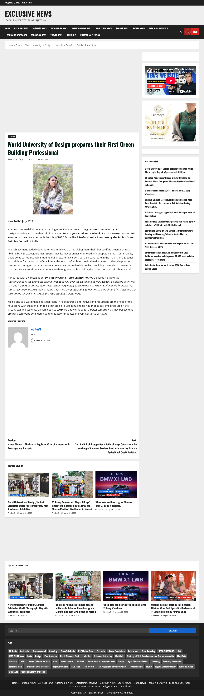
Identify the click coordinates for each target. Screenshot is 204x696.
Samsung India (15, 666)
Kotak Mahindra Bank (69, 656)
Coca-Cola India (68, 651)
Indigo (38, 656)
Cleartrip (53, 651)
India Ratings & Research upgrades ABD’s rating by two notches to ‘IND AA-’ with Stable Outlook (170, 223)
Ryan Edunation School (138, 661)
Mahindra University (103, 656)
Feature (11, 136)
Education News (38, 35)
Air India (13, 651)
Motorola (13, 661)
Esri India (101, 651)
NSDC (55, 661)
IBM (179, 651)
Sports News (122, 28)
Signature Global (60, 666)
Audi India (24, 651)
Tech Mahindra (136, 666)
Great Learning (148, 651)
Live (195, 31)
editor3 (13, 159)
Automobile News (59, 28)
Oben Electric (67, 661)
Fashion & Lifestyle (158, 28)
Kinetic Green (50, 656)
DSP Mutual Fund (85, 651)
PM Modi (80, 661)
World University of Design (33, 671)
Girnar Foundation (117, 651)
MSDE (23, 661)
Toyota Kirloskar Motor (165, 666)
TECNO (149, 666)
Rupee (121, 661)
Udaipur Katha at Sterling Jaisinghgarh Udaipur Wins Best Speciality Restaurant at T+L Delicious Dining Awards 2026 (168, 203)
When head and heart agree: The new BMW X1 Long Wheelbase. (113, 503)
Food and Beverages (17, 35)
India (29, 656)
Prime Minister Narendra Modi (101, 661)
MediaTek (119, 656)
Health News (139, 28)
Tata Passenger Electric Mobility (112, 666)
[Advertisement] (72, 72)
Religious (71, 35)
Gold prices (133, 651)
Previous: (39, 444)
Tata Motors (89, 666)
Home (7, 28)
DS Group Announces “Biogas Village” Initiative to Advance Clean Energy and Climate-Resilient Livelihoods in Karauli (72, 505)
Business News (39, 28)
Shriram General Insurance (38, 666)
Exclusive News (28, 13)
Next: (106, 446)
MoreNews (112, 692)
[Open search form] (181, 31)
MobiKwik (181, 656)
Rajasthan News (104, 28)
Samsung (156, 661)
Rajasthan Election (90, 35)
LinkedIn (86, 656)
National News (21, 28)
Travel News (56, 35)
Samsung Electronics (172, 661)
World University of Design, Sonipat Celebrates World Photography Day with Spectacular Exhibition (28, 505)
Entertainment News (81, 28)
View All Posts (42, 340)
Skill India (75, 666)
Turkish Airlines (186, 666)
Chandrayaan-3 (39, 651)
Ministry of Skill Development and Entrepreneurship (150, 656)
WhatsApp (13, 671)
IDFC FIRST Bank (16, 656)
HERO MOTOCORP (166, 651)
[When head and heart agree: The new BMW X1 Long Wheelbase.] (116, 484)
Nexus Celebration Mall (39, 661)
